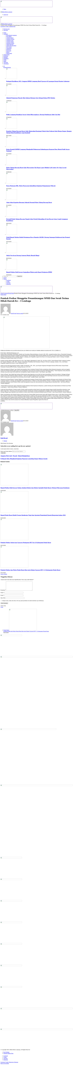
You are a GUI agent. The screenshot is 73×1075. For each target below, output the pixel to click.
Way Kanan (9, 46)
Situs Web (3, 598)
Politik (4, 59)
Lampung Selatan (10, 43)
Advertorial (6, 63)
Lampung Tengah (10, 39)
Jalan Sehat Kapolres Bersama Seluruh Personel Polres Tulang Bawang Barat (29, 202)
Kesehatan (5, 56)
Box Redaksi (6, 1052)
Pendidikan (5, 58)
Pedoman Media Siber (8, 1053)
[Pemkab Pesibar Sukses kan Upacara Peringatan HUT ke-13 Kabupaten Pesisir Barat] (14, 539)
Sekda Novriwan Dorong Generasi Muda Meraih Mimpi (22, 255)
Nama (2, 592)
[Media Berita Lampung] (6, 12)
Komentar (3, 590)
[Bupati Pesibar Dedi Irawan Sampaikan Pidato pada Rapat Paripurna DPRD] (11, 269)
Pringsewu (8, 49)
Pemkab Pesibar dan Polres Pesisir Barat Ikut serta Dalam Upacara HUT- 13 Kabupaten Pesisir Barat (30, 570)
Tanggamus (8, 48)
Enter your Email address (6, 451)
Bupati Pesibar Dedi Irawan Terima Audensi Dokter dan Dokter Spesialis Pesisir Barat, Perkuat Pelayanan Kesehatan (35, 488)
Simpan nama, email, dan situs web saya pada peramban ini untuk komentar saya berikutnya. (23, 600)
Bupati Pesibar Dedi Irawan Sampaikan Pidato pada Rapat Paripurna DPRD (29, 272)
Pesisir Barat (9, 53)
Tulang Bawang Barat (11, 45)
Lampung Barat (9, 37)
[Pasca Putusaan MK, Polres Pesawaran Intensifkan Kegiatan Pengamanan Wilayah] (11, 183)
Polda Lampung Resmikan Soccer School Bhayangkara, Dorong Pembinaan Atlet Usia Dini (33, 114)
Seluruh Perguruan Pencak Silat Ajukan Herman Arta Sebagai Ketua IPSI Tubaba (30, 98)
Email (2, 595)
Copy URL (17, 410)
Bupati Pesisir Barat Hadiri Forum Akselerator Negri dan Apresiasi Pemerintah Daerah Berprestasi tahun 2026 (33, 515)
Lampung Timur (10, 41)
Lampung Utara (9, 40)
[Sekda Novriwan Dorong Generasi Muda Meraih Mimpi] (11, 252)
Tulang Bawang (9, 44)
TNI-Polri (5, 62)
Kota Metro (8, 36)
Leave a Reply (4, 574)
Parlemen (5, 57)
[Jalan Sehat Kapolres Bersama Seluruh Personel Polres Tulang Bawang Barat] (11, 199)
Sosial (4, 61)
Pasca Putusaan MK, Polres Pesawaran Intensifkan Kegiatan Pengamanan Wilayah (30, 186)
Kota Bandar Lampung (11, 35)
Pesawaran (8, 50)
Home (4, 32)
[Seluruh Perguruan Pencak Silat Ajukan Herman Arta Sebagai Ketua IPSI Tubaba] (11, 95)
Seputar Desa (6, 54)
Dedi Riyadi (13, 313)
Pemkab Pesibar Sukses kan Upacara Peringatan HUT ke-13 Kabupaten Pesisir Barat (26, 542)
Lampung (5, 34)
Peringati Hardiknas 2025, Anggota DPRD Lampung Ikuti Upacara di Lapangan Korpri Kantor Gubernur (38, 81)
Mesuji (7, 52)
